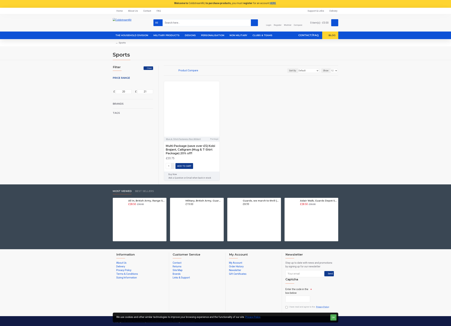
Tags (116, 112)
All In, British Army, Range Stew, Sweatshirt (146, 200)
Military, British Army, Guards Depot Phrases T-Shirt (204, 200)
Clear (149, 68)
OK (333, 317)
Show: (326, 70)
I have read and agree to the (309, 307)
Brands (118, 103)
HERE (273, 3)
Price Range (121, 77)
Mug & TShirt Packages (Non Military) (183, 139)
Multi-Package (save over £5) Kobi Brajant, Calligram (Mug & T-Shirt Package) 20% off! (190, 149)
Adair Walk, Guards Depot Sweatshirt (318, 200)
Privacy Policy (252, 317)
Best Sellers (144, 191)
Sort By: (292, 70)
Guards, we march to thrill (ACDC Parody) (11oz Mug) (261, 200)
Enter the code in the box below (296, 291)
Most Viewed (122, 191)
